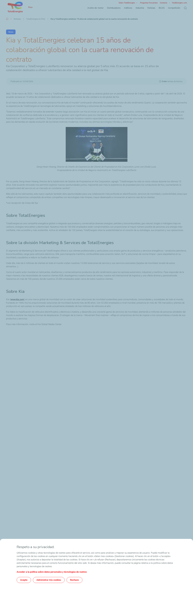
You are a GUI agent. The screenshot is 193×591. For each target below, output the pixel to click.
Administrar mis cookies (48, 580)
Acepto (23, 580)
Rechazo (74, 580)
